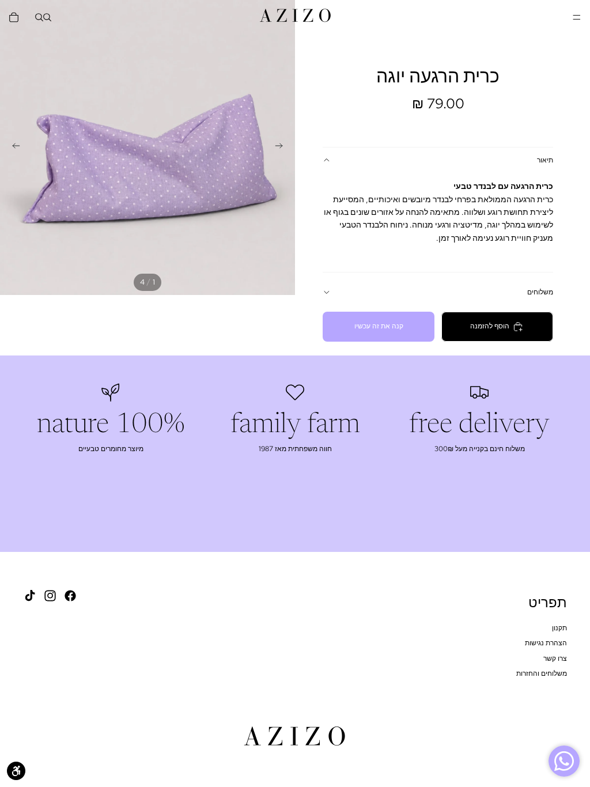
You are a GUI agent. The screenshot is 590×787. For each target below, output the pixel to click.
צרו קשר (555, 658)
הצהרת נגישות (546, 643)
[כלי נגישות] (16, 771)
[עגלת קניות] (14, 17)
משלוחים (540, 292)
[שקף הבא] (12, 147)
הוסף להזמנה (489, 326)
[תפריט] (576, 17)
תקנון (559, 628)
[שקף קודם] (282, 147)
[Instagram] (50, 596)
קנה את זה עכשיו (378, 326)
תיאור (545, 160)
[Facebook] (70, 596)
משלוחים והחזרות (541, 673)
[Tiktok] (30, 596)
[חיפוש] (47, 17)
